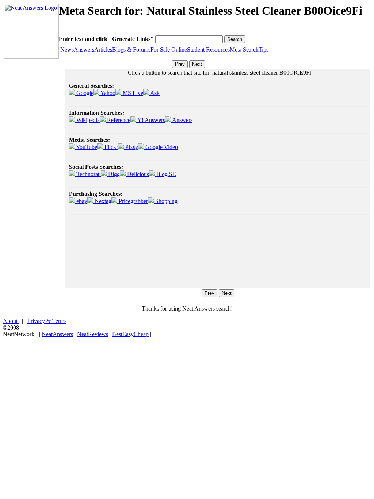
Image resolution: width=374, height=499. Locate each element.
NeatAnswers (57, 334)
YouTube (86, 147)
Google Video (161, 147)
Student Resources (208, 49)
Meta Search (244, 49)
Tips (263, 49)
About (11, 321)
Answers (84, 49)
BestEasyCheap (130, 334)
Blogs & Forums (131, 49)
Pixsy (131, 147)
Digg (113, 174)
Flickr (110, 147)
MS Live (132, 93)
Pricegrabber (132, 201)
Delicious (137, 174)
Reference (118, 120)
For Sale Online (168, 49)
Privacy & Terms (46, 321)
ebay (81, 201)
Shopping (166, 201)
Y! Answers (150, 120)
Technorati (88, 174)
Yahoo (107, 93)
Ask (154, 93)
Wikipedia (87, 120)
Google (84, 93)
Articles (103, 49)
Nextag (102, 201)
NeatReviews (92, 334)
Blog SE (165, 174)
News (67, 49)
